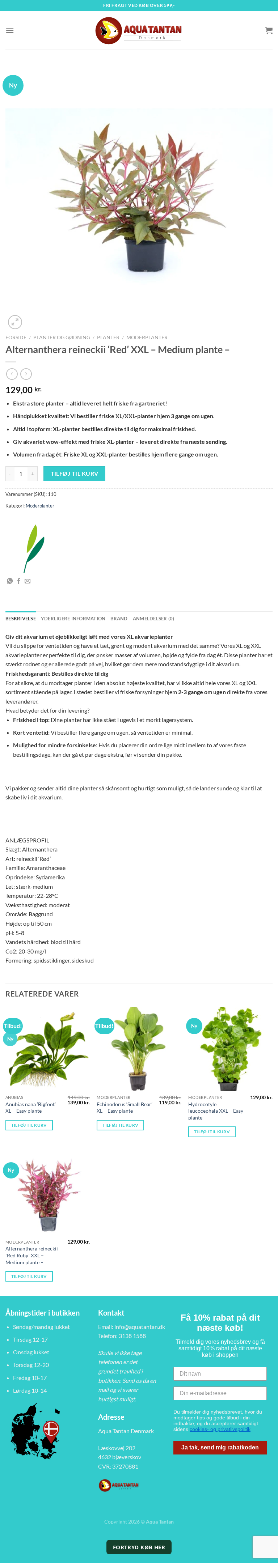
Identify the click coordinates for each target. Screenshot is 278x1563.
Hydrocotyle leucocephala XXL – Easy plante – (215, 1111)
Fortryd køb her (139, 1547)
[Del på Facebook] (19, 581)
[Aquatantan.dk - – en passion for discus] (139, 30)
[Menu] (9, 30)
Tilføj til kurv (74, 473)
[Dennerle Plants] (32, 549)
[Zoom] (15, 322)
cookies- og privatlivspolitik (220, 1429)
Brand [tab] (118, 618)
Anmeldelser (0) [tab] (153, 618)
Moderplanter (147, 337)
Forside (15, 337)
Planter (108, 337)
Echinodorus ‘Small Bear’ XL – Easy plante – (124, 1107)
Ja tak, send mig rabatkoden (220, 1447)
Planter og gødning (61, 337)
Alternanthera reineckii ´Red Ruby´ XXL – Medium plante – (31, 1255)
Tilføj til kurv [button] (29, 1125)
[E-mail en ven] (27, 581)
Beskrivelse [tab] (20, 618)
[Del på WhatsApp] (10, 581)
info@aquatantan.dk (139, 1326)
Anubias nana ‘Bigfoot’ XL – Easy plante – (30, 1107)
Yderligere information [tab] (73, 618)
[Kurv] (269, 30)
